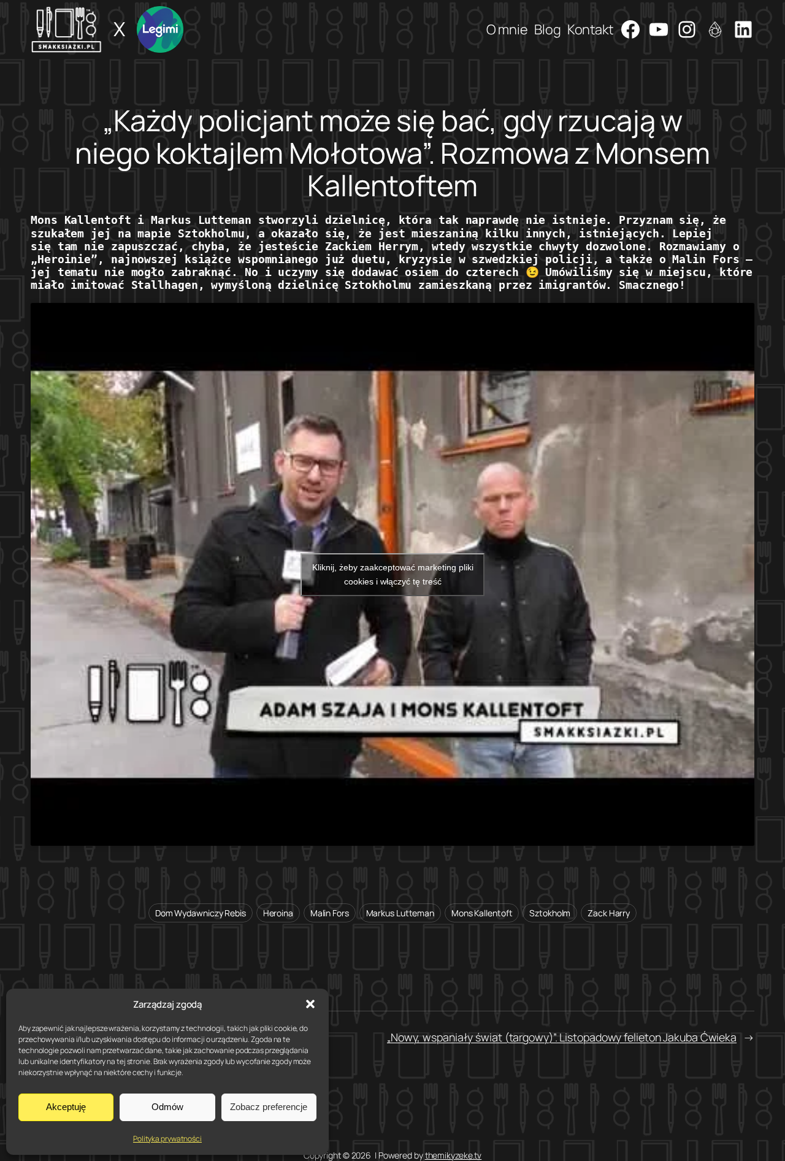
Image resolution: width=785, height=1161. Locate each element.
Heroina (278, 913)
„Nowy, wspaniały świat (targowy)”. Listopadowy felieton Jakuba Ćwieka (562, 1037)
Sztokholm (549, 913)
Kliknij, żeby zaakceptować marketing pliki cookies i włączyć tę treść (392, 574)
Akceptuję (66, 1107)
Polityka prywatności (167, 1138)
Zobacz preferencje (268, 1107)
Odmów (167, 1107)
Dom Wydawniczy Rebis (200, 913)
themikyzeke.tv (453, 1155)
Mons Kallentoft (482, 913)
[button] (310, 1004)
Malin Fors (329, 913)
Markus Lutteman (400, 913)
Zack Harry (609, 913)
